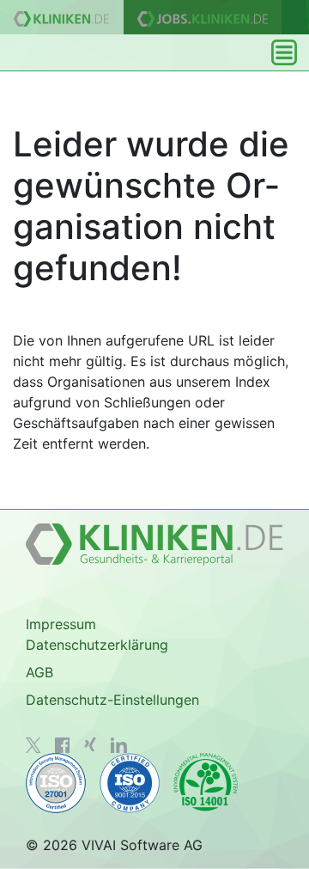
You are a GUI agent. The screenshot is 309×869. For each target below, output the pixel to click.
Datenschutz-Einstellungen (112, 699)
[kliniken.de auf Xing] (90, 744)
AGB (39, 672)
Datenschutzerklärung (97, 644)
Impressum (61, 624)
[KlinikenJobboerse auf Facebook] (62, 745)
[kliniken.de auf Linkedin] (119, 745)
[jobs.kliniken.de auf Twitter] (33, 745)
